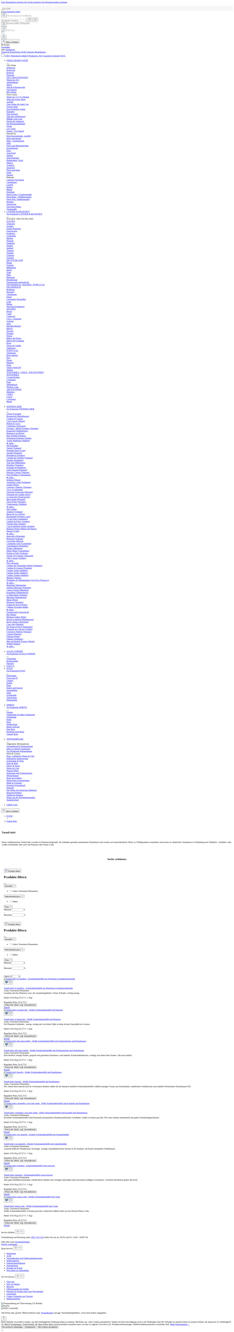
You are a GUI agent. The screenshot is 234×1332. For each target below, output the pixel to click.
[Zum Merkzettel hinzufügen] (8, 982)
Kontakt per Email (14, 1268)
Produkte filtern (14, 871)
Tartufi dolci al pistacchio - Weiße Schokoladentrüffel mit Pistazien (32, 1019)
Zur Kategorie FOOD (15, 671)
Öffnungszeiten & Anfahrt (17, 1289)
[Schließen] (2, 1330)
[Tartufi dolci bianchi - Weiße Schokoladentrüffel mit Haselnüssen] (117, 1074)
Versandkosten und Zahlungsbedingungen (24, 1258)
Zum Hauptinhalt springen (12, 2)
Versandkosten (47, 1313)
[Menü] (3, 15)
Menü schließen (12, 42)
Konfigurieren (30, 1327)
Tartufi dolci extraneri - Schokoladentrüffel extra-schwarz (28, 1175)
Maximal (14, 915)
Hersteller (9, 886)
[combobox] (13, 20)
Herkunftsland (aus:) (13, 896)
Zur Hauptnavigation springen (54, 2)
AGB (8, 1256)
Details (7, 1007)
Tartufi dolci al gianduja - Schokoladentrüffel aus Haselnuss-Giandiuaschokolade (38, 988)
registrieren (10, 49)
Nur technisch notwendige (12, 1327)
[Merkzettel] (2, 33)
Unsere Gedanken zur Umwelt (19, 1296)
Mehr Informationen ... (180, 1324)
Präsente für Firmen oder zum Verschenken (24, 1291)
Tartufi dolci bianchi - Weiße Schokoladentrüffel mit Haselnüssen (31, 1081)
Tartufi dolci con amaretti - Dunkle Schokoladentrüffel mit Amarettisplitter (35, 1144)
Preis (7, 907)
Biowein (10, 1286)
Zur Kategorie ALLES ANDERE (20, 654)
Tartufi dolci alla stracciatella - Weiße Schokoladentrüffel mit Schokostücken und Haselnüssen (44, 1050)
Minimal (14, 909)
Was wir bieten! (13, 1284)
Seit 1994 (5, 8)
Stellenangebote (13, 1299)
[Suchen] (29, 19)
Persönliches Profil (18, 52)
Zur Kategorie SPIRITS (16, 707)
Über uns (10, 1282)
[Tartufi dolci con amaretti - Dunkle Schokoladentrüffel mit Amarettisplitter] (117, 1136)
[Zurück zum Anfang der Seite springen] (3, 1318)
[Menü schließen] (7, 63)
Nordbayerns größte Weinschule (15, 23)
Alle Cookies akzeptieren (48, 1327)
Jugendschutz (12, 1265)
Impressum (11, 1253)
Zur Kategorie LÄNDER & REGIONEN (24, 214)
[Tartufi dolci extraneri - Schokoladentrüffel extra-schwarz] (117, 1168)
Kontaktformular (22, 1242)
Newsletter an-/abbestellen (17, 1270)
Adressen (30, 52)
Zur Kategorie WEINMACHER (20, 409)
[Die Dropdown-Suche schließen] (35, 19)
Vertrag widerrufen (9, 1244)
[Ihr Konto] (3, 37)
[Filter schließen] (5, 883)
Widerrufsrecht (12, 1261)
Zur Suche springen (32, 2)
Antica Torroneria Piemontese (25, 891)
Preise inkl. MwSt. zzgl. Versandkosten (20, 1005)
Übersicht (5, 52)
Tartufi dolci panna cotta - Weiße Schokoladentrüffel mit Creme (31, 1206)
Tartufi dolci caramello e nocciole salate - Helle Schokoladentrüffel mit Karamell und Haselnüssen (45, 1113)
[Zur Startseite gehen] (10, 12)
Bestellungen (40, 52)
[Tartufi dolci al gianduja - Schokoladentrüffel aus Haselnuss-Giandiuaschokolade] (117, 981)
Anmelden (5, 47)
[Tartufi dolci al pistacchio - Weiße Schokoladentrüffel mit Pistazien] (117, 1012)
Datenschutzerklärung (15, 1263)
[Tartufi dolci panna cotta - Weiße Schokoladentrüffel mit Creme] (117, 1199)
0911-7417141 (37, 1237)
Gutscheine (11, 1294)
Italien (15, 901)
